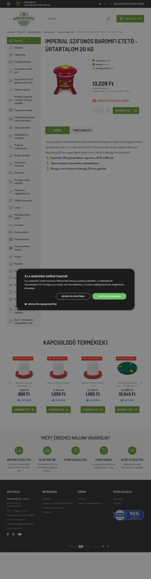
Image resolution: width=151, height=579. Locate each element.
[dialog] (75, 289)
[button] (41, 304)
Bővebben (30, 288)
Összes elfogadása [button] (109, 296)
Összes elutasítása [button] (72, 296)
